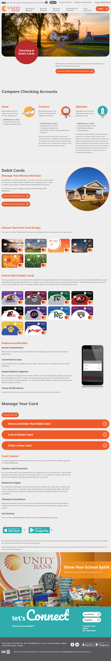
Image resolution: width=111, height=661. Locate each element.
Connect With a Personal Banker (73, 71)
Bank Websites (68, 652)
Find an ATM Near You (14, 196)
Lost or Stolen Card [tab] (20, 434)
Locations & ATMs (65, 2)
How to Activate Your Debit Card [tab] (29, 424)
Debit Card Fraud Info (14, 204)
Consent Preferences (9, 645)
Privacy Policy (6, 643)
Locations (89, 614)
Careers (44, 643)
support (53, 2)
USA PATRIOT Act (34, 643)
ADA (25, 643)
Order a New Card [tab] (19, 445)
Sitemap (20, 645)
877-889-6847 (89, 631)
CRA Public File (17, 643)
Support (88, 620)
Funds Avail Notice (53, 643)
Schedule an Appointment (83, 2)
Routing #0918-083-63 (102, 2)
